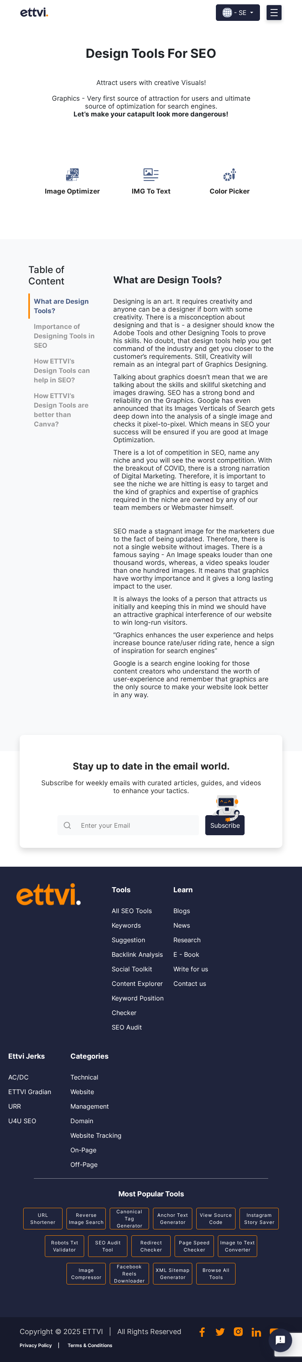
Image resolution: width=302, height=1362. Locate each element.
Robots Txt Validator (64, 1246)
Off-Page (84, 1164)
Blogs (181, 911)
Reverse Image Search (86, 1218)
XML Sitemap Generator (173, 1273)
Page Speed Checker (194, 1246)
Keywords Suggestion (128, 932)
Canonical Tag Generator (129, 1219)
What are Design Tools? (61, 306)
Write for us (190, 969)
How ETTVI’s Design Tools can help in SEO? (62, 370)
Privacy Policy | (39, 1345)
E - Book (186, 954)
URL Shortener (42, 1218)
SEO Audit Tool (108, 1246)
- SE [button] (240, 13)
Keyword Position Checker (138, 1005)
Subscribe (225, 825)
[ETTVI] (34, 12)
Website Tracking (96, 1135)
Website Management (89, 1099)
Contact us (189, 983)
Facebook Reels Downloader (129, 1274)
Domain (81, 1121)
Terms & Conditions (90, 1345)
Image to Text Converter (237, 1246)
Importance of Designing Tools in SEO (64, 336)
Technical (84, 1077)
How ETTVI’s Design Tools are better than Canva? (61, 410)
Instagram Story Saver (259, 1218)
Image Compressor (86, 1273)
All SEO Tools (132, 911)
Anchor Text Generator (172, 1218)
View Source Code (216, 1218)
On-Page (83, 1150)
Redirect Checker (151, 1246)
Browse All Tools (216, 1273)
